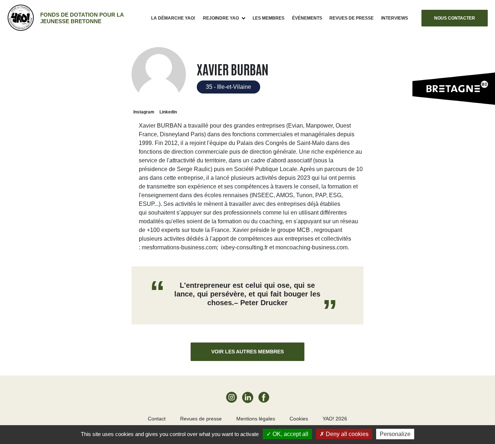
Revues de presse (351, 18)
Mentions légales (255, 419)
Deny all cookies (346, 434)
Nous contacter (454, 18)
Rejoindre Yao (221, 18)
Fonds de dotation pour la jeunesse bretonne (82, 18)
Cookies (299, 419)
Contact (157, 419)
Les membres (268, 18)
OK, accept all (289, 434)
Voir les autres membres (247, 351)
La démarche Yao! (173, 18)
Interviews (394, 18)
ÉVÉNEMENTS (307, 18)
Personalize (395, 434)
